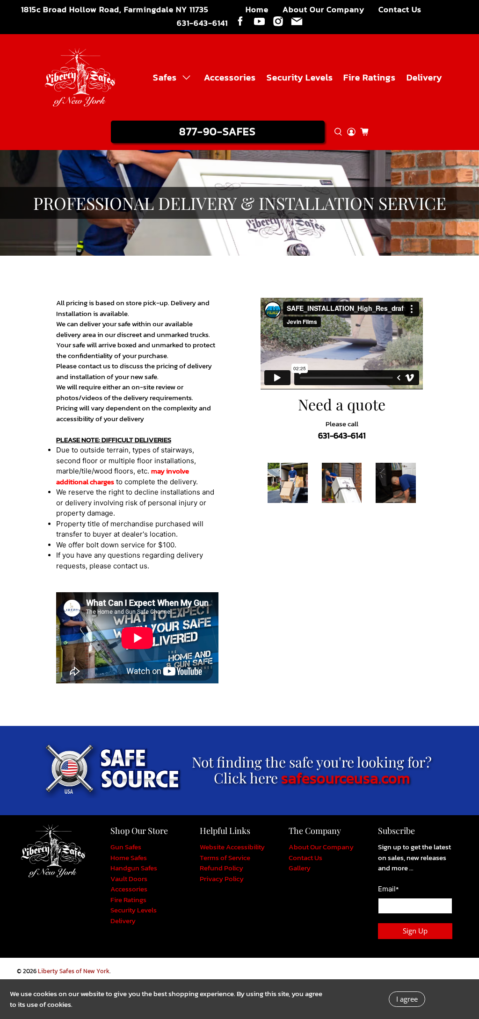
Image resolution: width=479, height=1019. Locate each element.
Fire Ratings (369, 77)
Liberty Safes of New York (73, 971)
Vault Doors (128, 878)
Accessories (230, 77)
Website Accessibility (232, 846)
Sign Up (415, 930)
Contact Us (399, 9)
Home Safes (128, 857)
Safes (165, 77)
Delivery (424, 77)
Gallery (300, 867)
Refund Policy (221, 867)
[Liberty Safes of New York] (80, 77)
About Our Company (323, 9)
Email (388, 889)
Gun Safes (125, 846)
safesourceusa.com (345, 778)
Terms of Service (225, 857)
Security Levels (300, 77)
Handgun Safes (133, 867)
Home (257, 9)
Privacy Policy (222, 878)
